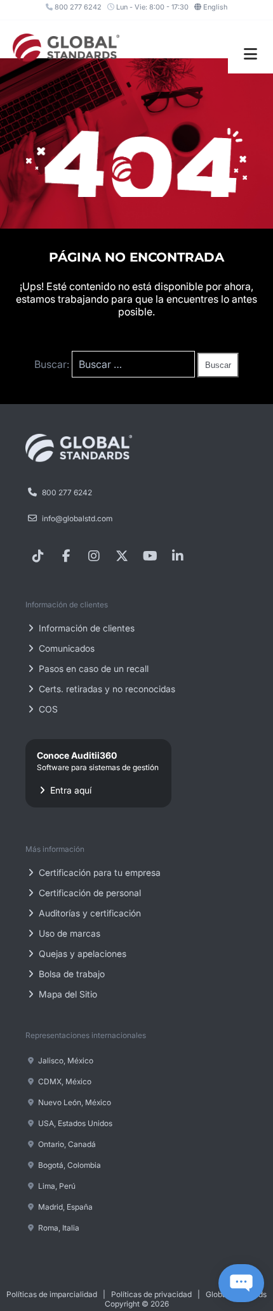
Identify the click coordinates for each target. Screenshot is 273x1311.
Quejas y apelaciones (81, 953)
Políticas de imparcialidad (51, 1294)
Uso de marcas (68, 933)
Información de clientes (85, 628)
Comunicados (65, 648)
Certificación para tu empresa (98, 872)
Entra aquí (98, 772)
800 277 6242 (77, 7)
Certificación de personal (88, 892)
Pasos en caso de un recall (92, 668)
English (215, 7)
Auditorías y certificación (88, 913)
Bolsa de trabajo (70, 973)
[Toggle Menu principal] (250, 54)
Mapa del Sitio (66, 994)
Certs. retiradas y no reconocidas (105, 688)
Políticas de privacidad (151, 1294)
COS (47, 709)
